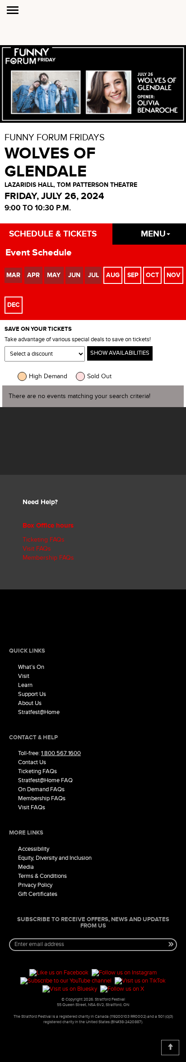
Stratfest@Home (39, 712)
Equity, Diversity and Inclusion (55, 858)
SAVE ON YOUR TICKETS (38, 329)
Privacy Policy (35, 885)
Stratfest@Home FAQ (45, 780)
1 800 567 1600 (61, 753)
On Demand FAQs (41, 789)
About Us (30, 703)
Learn (25, 685)
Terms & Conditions (42, 876)
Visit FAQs (37, 548)
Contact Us (32, 762)
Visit (23, 676)
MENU (153, 234)
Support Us (32, 694)
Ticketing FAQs (44, 539)
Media (26, 867)
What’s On (31, 667)
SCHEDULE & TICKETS (53, 234)
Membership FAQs (48, 557)
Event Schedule (38, 252)
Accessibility (33, 849)
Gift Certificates (37, 894)
